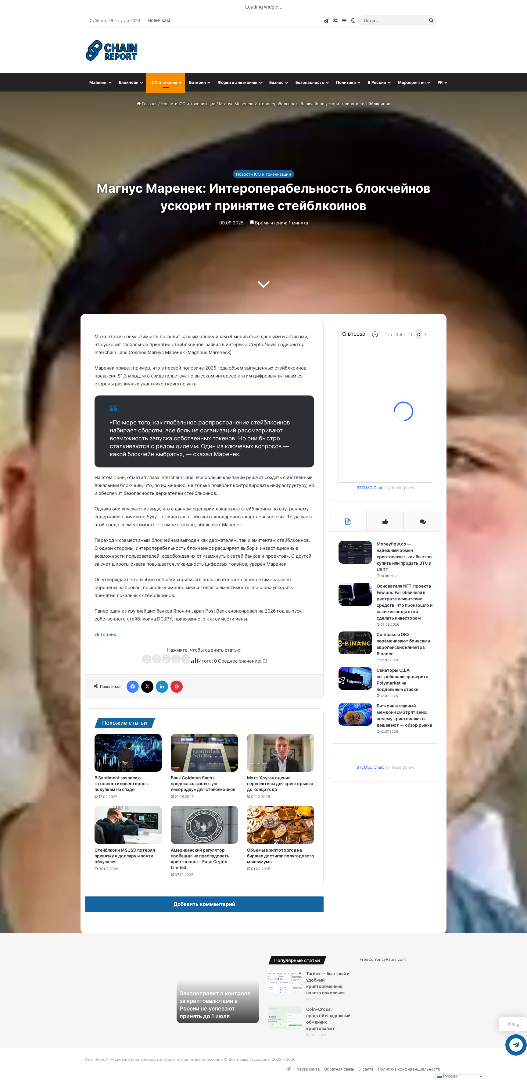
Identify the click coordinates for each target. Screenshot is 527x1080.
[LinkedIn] (162, 687)
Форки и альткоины (237, 82)
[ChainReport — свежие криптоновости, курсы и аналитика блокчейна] (112, 50)
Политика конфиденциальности (409, 1069)
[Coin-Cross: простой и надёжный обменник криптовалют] (285, 1017)
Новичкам (159, 20)
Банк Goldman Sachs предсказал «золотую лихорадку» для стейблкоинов (203, 783)
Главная (149, 103)
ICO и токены (163, 82)
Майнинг (98, 82)
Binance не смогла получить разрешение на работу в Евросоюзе (214, 1008)
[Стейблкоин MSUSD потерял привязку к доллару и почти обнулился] (128, 825)
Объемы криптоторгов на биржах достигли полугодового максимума (280, 855)
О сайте (366, 1069)
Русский (450, 1076)
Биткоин (197, 82)
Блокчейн (128, 82)
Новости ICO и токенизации (188, 103)
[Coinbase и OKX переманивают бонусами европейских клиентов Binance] (355, 642)
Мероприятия (412, 82)
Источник (105, 634)
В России (377, 82)
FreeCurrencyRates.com (383, 959)
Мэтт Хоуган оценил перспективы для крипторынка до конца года (280, 783)
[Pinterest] (176, 687)
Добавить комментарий (204, 904)
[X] (147, 687)
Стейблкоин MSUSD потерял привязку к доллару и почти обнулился (125, 855)
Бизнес (276, 82)
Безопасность (310, 82)
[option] (218, 989)
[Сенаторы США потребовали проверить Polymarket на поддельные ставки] (355, 678)
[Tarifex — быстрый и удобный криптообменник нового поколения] (285, 982)
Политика (346, 82)
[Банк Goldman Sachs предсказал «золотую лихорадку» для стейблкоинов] (204, 753)
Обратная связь (339, 1069)
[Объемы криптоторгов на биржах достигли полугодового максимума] (280, 825)
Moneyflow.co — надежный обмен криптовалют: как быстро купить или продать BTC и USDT (404, 556)
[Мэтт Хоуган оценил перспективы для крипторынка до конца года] (280, 753)
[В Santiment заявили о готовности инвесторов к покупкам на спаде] (128, 753)
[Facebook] (133, 687)
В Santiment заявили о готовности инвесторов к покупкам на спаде (122, 783)
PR (440, 82)
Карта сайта (308, 1069)
